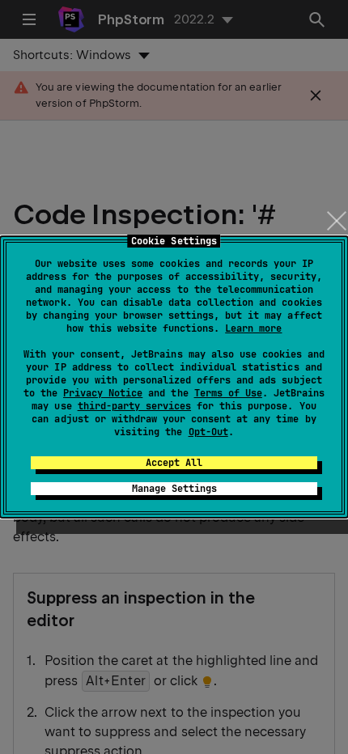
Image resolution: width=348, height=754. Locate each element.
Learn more (253, 328)
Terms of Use (228, 393)
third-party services (134, 406)
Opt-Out (208, 432)
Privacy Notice (102, 393)
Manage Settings (174, 488)
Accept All (174, 462)
